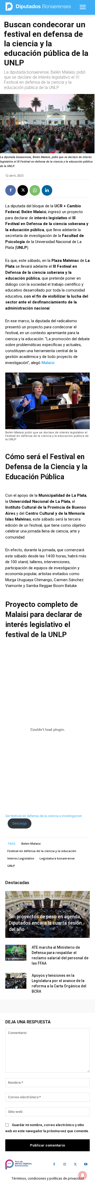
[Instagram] (65, 1164)
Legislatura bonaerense (57, 858)
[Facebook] (10, 190)
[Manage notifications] (82, 1175)
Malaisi (47, 362)
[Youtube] (86, 1164)
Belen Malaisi (31, 843)
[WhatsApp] (35, 190)
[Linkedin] (47, 190)
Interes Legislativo (20, 858)
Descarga (19, 823)
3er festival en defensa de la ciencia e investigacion (43, 816)
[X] (22, 190)
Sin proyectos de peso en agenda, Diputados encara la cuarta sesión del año (45, 923)
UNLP (11, 866)
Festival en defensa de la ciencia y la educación (41, 851)
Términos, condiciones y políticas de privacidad (47, 1178)
